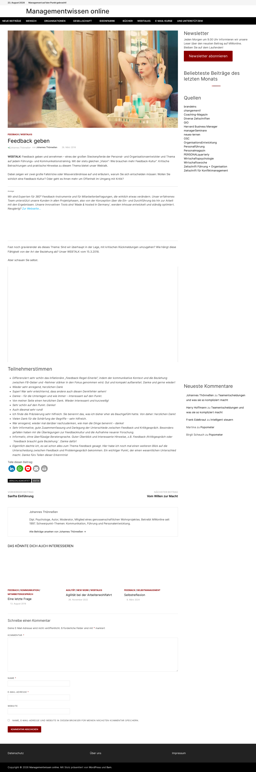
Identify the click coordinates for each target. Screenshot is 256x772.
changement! (192, 110)
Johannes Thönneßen (46, 147)
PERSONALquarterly (196, 154)
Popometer (207, 427)
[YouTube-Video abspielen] (93, 314)
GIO (186, 122)
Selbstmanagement (148, 590)
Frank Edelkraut (196, 419)
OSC (186, 138)
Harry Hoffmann (196, 407)
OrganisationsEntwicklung (200, 142)
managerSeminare (195, 130)
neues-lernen (192, 134)
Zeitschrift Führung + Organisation (205, 166)
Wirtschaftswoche (195, 162)
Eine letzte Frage (20, 599)
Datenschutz (16, 753)
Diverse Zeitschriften (197, 118)
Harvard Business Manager (200, 126)
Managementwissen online (67, 11)
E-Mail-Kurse (163, 20)
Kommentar (16, 635)
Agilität (70, 590)
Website (13, 706)
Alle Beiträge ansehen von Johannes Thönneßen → (57, 531)
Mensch (31, 20)
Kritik (36, 480)
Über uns (95, 753)
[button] (11, 468)
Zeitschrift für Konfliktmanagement (206, 170)
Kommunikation (30, 590)
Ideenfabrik (107, 20)
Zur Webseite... (31, 208)
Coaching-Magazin (196, 114)
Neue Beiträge (11, 20)
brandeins (190, 106)
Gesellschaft (82, 20)
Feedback (13, 134)
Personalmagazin (194, 150)
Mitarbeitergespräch (20, 594)
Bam (109, 767)
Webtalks (144, 20)
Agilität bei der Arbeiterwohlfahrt (89, 595)
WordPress (95, 767)
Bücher (128, 20)
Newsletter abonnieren (208, 56)
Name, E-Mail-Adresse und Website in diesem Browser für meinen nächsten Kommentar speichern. (75, 720)
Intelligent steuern (222, 419)
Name (12, 678)
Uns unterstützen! (190, 20)
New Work (83, 590)
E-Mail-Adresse (18, 692)
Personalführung (194, 146)
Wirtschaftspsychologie (199, 158)
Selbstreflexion (134, 595)
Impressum (179, 753)
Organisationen (54, 20)
